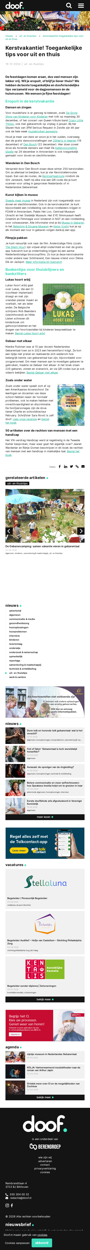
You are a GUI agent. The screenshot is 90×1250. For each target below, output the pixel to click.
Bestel (19, 333)
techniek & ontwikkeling (22, 668)
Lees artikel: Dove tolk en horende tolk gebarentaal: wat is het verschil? (45, 735)
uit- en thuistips (34, 64)
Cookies (45, 1172)
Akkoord (41, 1243)
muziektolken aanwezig (42, 131)
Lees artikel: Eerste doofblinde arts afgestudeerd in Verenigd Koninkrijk (45, 806)
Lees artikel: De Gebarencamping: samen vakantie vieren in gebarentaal (45, 522)
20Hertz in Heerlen (64, 140)
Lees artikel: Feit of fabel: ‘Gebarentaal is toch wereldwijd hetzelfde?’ (45, 754)
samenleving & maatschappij (36, 553)
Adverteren (45, 1161)
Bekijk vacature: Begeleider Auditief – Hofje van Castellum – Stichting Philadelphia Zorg (45, 933)
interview (14, 635)
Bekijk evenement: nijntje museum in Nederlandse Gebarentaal (45, 1057)
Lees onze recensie (25, 419)
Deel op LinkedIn (65, 466)
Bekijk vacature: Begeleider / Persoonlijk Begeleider (45, 889)
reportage (14, 660)
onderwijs (14, 648)
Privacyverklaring (45, 1168)
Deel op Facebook (59, 466)
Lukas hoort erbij (34, 333)
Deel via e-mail (83, 466)
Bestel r (42, 372)
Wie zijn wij (45, 1157)
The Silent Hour (15, 247)
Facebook (13, 1205)
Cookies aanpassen (17, 1243)
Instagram (7, 1205)
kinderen (19, 553)
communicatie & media (22, 619)
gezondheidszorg (19, 623)
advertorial (15, 610)
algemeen (9, 553)
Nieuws (12, 605)
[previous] (9, 531)
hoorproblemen (18, 631)
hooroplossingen (18, 627)
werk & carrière (17, 677)
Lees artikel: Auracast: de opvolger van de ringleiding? (45, 771)
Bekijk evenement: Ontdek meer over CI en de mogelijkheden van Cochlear (45, 1087)
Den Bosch (30, 144)
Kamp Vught (61, 226)
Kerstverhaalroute (53, 176)
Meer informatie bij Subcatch (44, 261)
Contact (45, 1164)
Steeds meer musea (17, 200)
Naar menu (81, 5)
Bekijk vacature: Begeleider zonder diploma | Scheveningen (45, 976)
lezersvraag (15, 643)
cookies (42, 1234)
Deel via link (77, 466)
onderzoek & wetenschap (23, 652)
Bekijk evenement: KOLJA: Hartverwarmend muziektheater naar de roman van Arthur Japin (45, 1071)
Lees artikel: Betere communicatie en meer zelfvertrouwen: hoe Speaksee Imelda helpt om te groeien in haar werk (45, 788)
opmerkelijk (15, 656)
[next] (81, 531)
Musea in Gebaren (73, 222)
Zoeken (69, 5)
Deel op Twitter (71, 466)
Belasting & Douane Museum (31, 226)
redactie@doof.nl (20, 1197)
